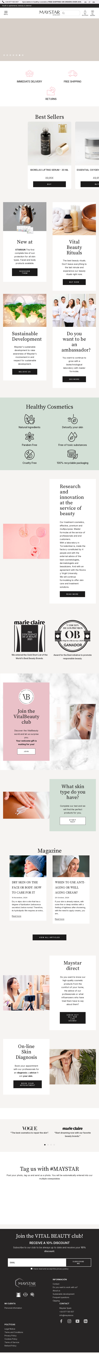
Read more (72, 594)
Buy (49, 184)
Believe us (25, 372)
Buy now (74, 282)
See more (74, 379)
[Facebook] (61, 1321)
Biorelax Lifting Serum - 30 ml (49, 170)
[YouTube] (78, 1321)
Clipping (56, 1301)
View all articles (49, 937)
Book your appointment (27, 1084)
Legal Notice (10, 1329)
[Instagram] (70, 1321)
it (89, 2)
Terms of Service (12, 1342)
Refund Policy (10, 1346)
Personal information (13, 1308)
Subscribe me (78, 1262)
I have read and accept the (44, 1269)
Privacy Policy (10, 1335)
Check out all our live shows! (73, 1018)
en (94, 2)
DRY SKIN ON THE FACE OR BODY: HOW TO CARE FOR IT (26, 887)
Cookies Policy (11, 1339)
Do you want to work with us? (65, 1287)
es (85, 2)
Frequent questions (61, 1297)
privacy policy (62, 1269)
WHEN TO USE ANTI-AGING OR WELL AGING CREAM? (70, 887)
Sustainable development (63, 1294)
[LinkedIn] (86, 1321)
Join (26, 751)
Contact (56, 1284)
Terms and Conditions (14, 1332)
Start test (72, 821)
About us (56, 1291)
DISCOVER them (24, 272)
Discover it (16, 48)
